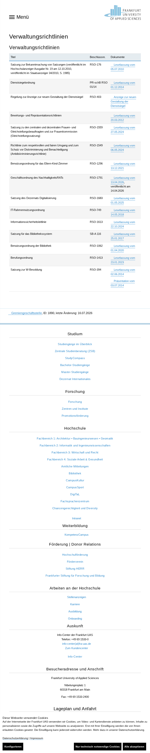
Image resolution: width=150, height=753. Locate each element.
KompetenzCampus (77, 534)
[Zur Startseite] (122, 12)
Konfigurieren (13, 746)
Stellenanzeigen (76, 597)
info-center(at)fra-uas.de (76, 643)
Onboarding (75, 618)
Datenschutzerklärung (15, 738)
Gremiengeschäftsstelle (26, 313)
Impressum (36, 738)
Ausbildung (75, 611)
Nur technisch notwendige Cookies (98, 746)
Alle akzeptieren (134, 746)
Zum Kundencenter (76, 648)
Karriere (75, 604)
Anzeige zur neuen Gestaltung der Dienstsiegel (123, 101)
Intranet (76, 518)
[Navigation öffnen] (12, 17)
